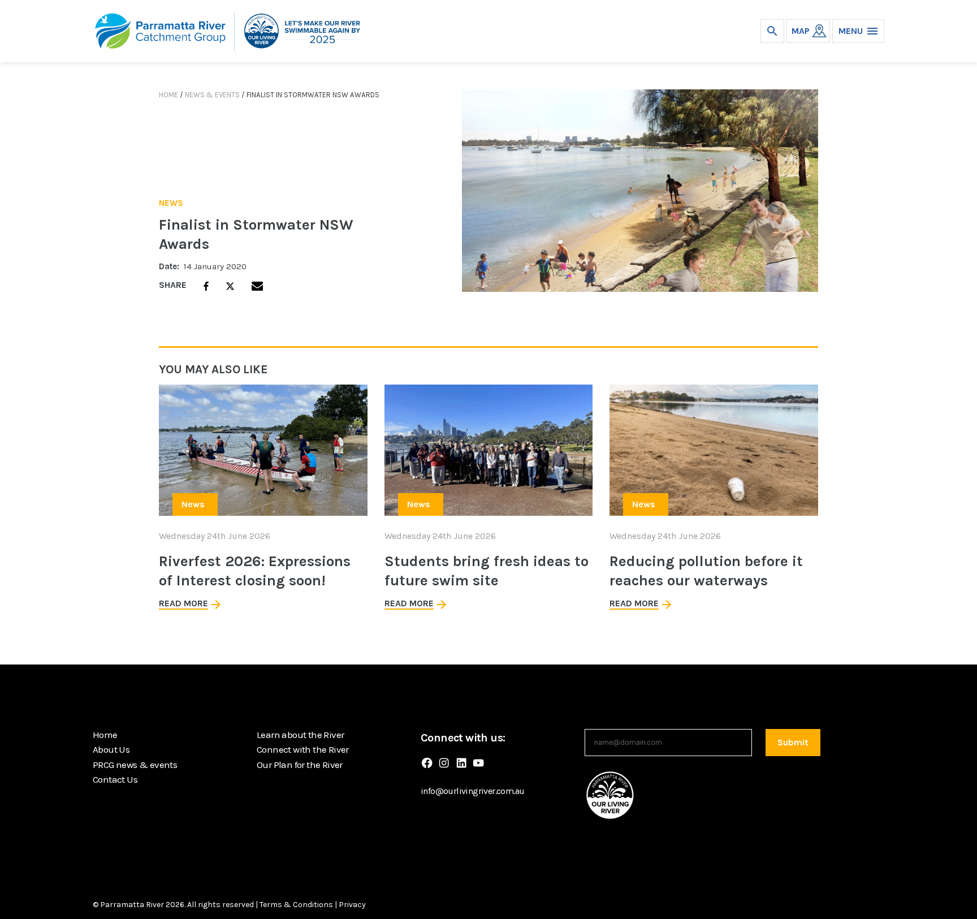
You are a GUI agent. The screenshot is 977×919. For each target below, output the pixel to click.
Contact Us (115, 779)
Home (168, 94)
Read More (183, 603)
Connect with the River (303, 749)
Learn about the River (300, 734)
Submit (793, 742)
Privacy (352, 904)
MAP (801, 30)
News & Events (212, 94)
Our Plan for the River (300, 764)
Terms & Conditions (296, 904)
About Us (111, 749)
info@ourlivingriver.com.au (472, 791)
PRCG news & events (135, 764)
